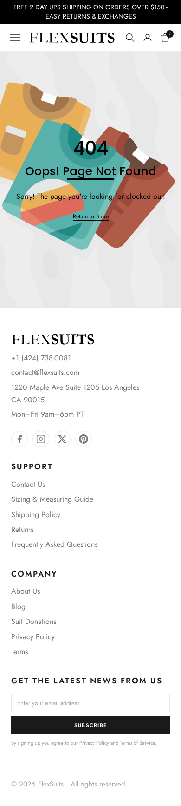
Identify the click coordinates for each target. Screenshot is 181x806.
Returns (22, 529)
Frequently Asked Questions (54, 544)
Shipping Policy (35, 514)
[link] (91, 217)
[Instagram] (40, 439)
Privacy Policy (33, 636)
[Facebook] (19, 439)
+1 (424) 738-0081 (41, 358)
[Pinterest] (83, 439)
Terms (19, 651)
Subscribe (90, 725)
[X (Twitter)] (62, 439)
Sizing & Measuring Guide (52, 499)
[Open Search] (130, 37)
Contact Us (28, 484)
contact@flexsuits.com (45, 372)
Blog (18, 606)
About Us (25, 591)
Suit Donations (33, 621)
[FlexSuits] (53, 339)
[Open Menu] (14, 37)
